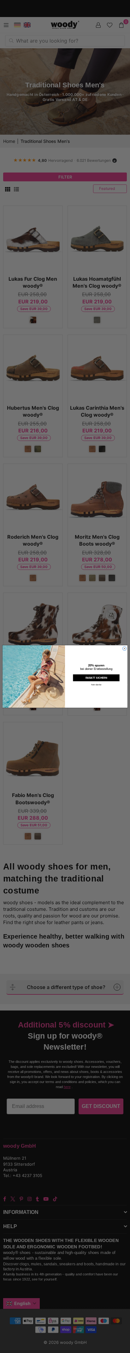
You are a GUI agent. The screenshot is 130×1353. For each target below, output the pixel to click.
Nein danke (96, 685)
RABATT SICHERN (96, 677)
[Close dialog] (124, 649)
